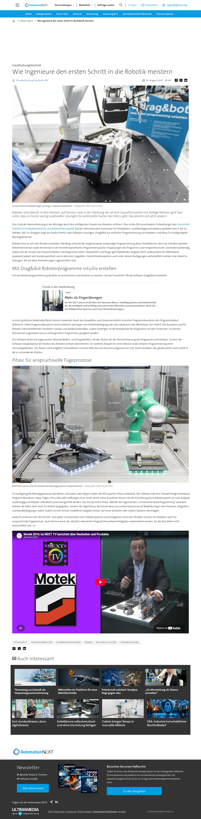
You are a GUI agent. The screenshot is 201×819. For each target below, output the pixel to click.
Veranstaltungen (63, 5)
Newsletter (152, 5)
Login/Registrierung (177, 5)
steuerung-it (21, 642)
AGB (50, 811)
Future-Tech (62, 13)
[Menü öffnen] (17, 5)
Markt (28, 13)
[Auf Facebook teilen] (177, 80)
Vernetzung (92, 13)
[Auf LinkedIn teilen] (186, 80)
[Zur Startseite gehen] (36, 5)
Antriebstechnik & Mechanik (137, 13)
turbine (88, 642)
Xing (52, 801)
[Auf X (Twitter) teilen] (181, 80)
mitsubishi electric (106, 642)
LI (57, 801)
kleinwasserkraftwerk (68, 642)
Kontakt (122, 811)
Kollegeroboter (44, 13)
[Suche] (121, 5)
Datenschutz (59, 811)
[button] (18, 714)
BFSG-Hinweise (85, 811)
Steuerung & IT (110, 13)
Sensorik (77, 13)
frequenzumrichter (41, 642)
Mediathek (84, 5)
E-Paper (132, 5)
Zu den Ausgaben (134, 791)
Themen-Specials (164, 13)
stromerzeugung (130, 642)
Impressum (71, 811)
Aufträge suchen (105, 5)
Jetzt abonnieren (33, 788)
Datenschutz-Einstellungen (105, 811)
